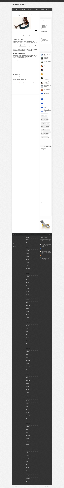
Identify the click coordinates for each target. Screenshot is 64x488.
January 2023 (28, 305)
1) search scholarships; (43, 26)
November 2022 (28, 308)
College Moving (45, 486)
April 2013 (27, 467)
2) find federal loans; (43, 27)
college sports (42, 120)
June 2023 (27, 297)
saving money (48, 129)
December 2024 (28, 270)
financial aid (44, 123)
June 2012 (27, 481)
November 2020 (28, 345)
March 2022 (27, 320)
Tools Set (17, 9)
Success (41, 17)
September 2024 (28, 274)
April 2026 (27, 245)
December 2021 (28, 325)
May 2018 (27, 374)
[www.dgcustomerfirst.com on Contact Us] (42, 94)
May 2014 (27, 447)
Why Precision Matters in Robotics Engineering (46, 58)
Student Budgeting (26, 14)
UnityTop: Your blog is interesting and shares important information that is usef (47, 110)
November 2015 (28, 420)
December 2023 (28, 288)
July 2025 (27, 259)
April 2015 (27, 430)
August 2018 (27, 371)
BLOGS (41, 146)
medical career (47, 126)
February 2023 (28, 303)
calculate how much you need (45, 173)
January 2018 (28, 380)
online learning (47, 127)
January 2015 (28, 435)
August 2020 (27, 349)
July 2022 (27, 314)
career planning (42, 116)
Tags (50, 51)
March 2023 (27, 302)
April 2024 (27, 282)
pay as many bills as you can (19, 82)
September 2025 (28, 256)
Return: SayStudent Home (14, 0)
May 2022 (27, 317)
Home (13, 9)
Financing (44, 17)
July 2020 (27, 351)
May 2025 (27, 262)
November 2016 (28, 401)
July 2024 (27, 277)
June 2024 (27, 279)
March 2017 (27, 395)
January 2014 (28, 453)
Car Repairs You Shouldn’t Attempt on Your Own (46, 69)
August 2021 (27, 331)
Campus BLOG (34, 486)
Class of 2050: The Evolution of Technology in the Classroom (47, 90)
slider (45, 130)
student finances (43, 133)
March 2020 (27, 357)
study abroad (46, 136)
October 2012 (28, 476)
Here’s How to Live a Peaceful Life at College (47, 82)
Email (50, 0)
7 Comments (47, 79)
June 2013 (27, 464)
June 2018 (27, 372)
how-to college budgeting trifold (45, 158)
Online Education (49, 486)
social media (47, 130)
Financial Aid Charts (30, 9)
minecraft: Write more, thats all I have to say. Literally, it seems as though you (47, 106)
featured (42, 123)
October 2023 (28, 291)
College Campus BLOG (43, 148)
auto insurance (45, 113)
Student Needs (42, 9)
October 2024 (28, 273)
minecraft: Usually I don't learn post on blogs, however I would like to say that (47, 99)
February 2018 (28, 378)
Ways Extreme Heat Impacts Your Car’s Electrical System (47, 65)
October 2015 (28, 421)
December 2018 (28, 369)
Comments (47, 51)
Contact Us (19, 0)
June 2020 (27, 352)
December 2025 (28, 251)
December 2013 (28, 455)
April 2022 (27, 319)
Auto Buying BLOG (43, 149)
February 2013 (28, 470)
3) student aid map (43, 41)
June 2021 (27, 334)
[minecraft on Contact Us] (42, 99)
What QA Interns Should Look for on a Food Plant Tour (47, 62)
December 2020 (28, 343)
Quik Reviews (36, 9)
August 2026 (27, 239)
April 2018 (27, 375)
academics (42, 113)
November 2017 (28, 383)
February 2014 (28, 452)
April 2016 (27, 412)
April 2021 (27, 337)
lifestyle (42, 126)
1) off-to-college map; (43, 39)
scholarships (42, 130)
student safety (42, 136)
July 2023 (27, 296)
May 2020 (27, 354)
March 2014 (27, 450)
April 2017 (27, 394)
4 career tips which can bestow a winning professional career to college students (47, 78)
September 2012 (28, 478)
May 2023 (27, 299)
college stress (46, 120)
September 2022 (28, 311)
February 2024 (28, 285)
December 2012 (28, 473)
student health (47, 133)
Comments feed (14, 246)
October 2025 (28, 254)
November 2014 (28, 438)
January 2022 (28, 323)
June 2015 (27, 427)
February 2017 (28, 397)
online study (42, 129)
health (47, 123)
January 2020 (28, 360)
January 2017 (28, 398)
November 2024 (28, 271)
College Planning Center (40, 486)
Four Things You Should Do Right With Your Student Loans (47, 73)
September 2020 (28, 348)
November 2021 (28, 326)
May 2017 (27, 392)
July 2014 (27, 444)
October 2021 (28, 328)
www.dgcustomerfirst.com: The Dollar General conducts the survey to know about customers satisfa (47, 94)
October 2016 (28, 403)
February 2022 (28, 322)
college (46, 116)
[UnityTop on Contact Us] (42, 110)
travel (48, 137)
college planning (43, 119)
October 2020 (28, 346)
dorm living (42, 122)
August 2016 (27, 406)
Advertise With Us (23, 0)
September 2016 (28, 404)
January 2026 (28, 250)
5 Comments (47, 83)
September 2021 (28, 329)
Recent (41, 51)
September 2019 (28, 366)
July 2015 (27, 426)
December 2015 (28, 418)
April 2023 (27, 300)
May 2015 (27, 429)
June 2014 (27, 446)
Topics (41, 14)
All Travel (47, 146)
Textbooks (47, 17)
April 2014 (27, 449)
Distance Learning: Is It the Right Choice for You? (47, 86)
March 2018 (27, 377)
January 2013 (28, 472)
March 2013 (27, 469)
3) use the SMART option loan (44, 28)
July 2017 (27, 389)
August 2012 (27, 479)
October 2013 (28, 458)
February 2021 (28, 340)
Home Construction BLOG (44, 152)
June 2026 (27, 242)
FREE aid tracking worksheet (45, 163)
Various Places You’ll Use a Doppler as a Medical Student (47, 54)
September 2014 (28, 441)
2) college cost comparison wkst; (44, 40)
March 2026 (27, 247)
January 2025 (28, 268)
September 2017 (28, 386)
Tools (50, 17)
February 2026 (28, 248)
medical (44, 126)
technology (45, 137)
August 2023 (27, 294)
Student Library (16, 486)
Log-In (26, 0)
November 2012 (28, 475)
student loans (46, 134)
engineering (48, 122)
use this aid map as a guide (45, 168)
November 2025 (28, 253)
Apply (46, 9)
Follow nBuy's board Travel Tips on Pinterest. (44, 232)
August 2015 (27, 424)
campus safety (42, 115)
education (45, 122)
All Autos (50, 146)
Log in (13, 243)
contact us (43, 246)
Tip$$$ (44, 146)
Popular (44, 51)
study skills (42, 137)
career (45, 115)
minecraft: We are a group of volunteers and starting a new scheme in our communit (47, 103)
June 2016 (27, 409)
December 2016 (28, 400)
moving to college (43, 127)
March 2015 (27, 432)
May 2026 (27, 244)
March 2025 (27, 265)
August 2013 (27, 461)
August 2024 (27, 276)
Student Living (42, 134)
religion (45, 129)
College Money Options (23, 9)
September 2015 (28, 423)
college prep (46, 119)
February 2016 (28, 415)
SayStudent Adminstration (17, 14)
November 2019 (28, 363)
